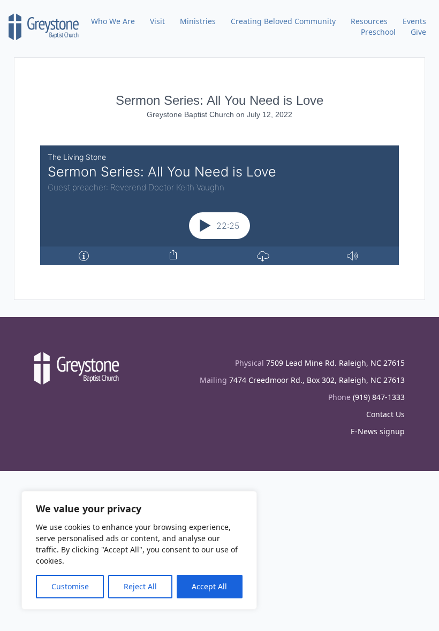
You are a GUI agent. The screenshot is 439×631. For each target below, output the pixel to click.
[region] (139, 550)
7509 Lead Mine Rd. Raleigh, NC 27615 (335, 363)
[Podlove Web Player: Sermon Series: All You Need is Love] (219, 205)
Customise (70, 586)
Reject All (140, 586)
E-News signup (378, 431)
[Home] (44, 26)
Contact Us (385, 414)
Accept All (209, 586)
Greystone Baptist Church (191, 114)
